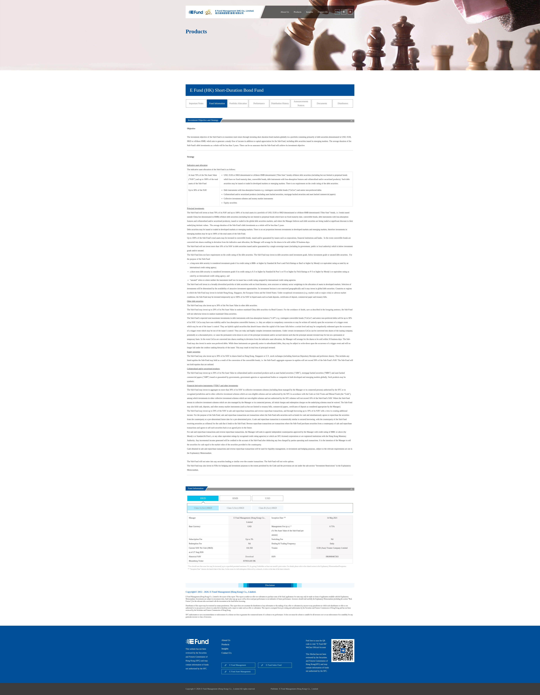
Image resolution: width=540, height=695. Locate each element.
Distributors (343, 103)
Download (249, 557)
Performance (259, 103)
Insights (309, 12)
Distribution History (280, 103)
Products (297, 12)
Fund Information (217, 103)
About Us (285, 12)
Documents (322, 103)
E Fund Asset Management (240, 672)
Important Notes (196, 103)
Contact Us (323, 12)
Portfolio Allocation (238, 103)
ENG (337, 12)
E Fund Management (237, 665)
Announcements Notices (301, 103)
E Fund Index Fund (274, 665)
